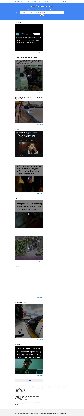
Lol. (16, 198)
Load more (29, 380)
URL (16, 12)
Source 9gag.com (39, 52)
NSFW (58, 1)
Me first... (17, 266)
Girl (40, 1)
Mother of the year (20, 234)
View (42, 15)
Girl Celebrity (46, 1)
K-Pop (53, 1)
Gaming (17, 129)
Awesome (34, 1)
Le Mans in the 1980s (21, 302)
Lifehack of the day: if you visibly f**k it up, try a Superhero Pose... (28, 98)
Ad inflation (18, 22)
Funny (28, 1)
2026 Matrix (18, 344)
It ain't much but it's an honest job (24, 163)
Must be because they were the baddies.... (27, 57)
